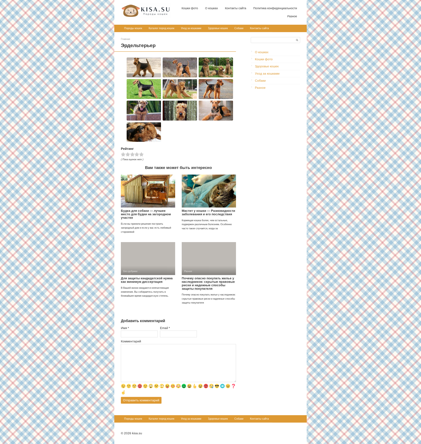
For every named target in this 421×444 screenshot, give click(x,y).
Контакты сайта (235, 8)
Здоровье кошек (218, 28)
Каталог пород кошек (161, 28)
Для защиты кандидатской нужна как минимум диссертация (147, 280)
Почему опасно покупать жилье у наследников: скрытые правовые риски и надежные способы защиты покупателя (208, 283)
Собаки (238, 28)
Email (165, 328)
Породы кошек (133, 28)
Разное (292, 16)
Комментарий (131, 341)
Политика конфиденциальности (275, 8)
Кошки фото (190, 8)
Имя (125, 328)
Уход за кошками (191, 28)
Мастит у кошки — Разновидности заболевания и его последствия (208, 212)
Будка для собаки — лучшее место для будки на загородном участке (146, 214)
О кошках (211, 8)
